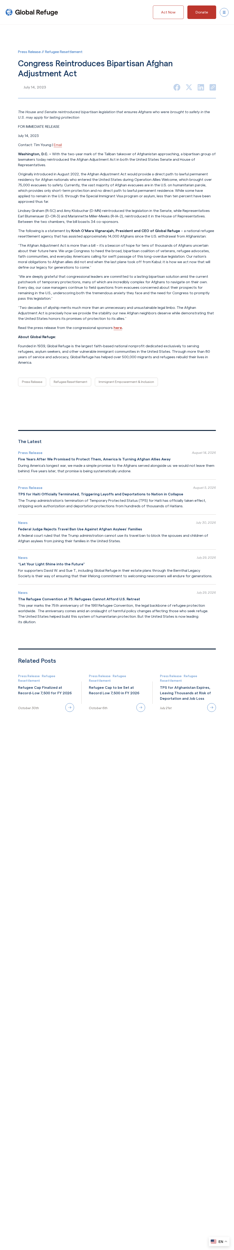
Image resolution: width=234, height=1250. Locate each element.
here (118, 328)
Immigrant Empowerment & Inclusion (126, 382)
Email (58, 145)
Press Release (32, 382)
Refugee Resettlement (70, 382)
